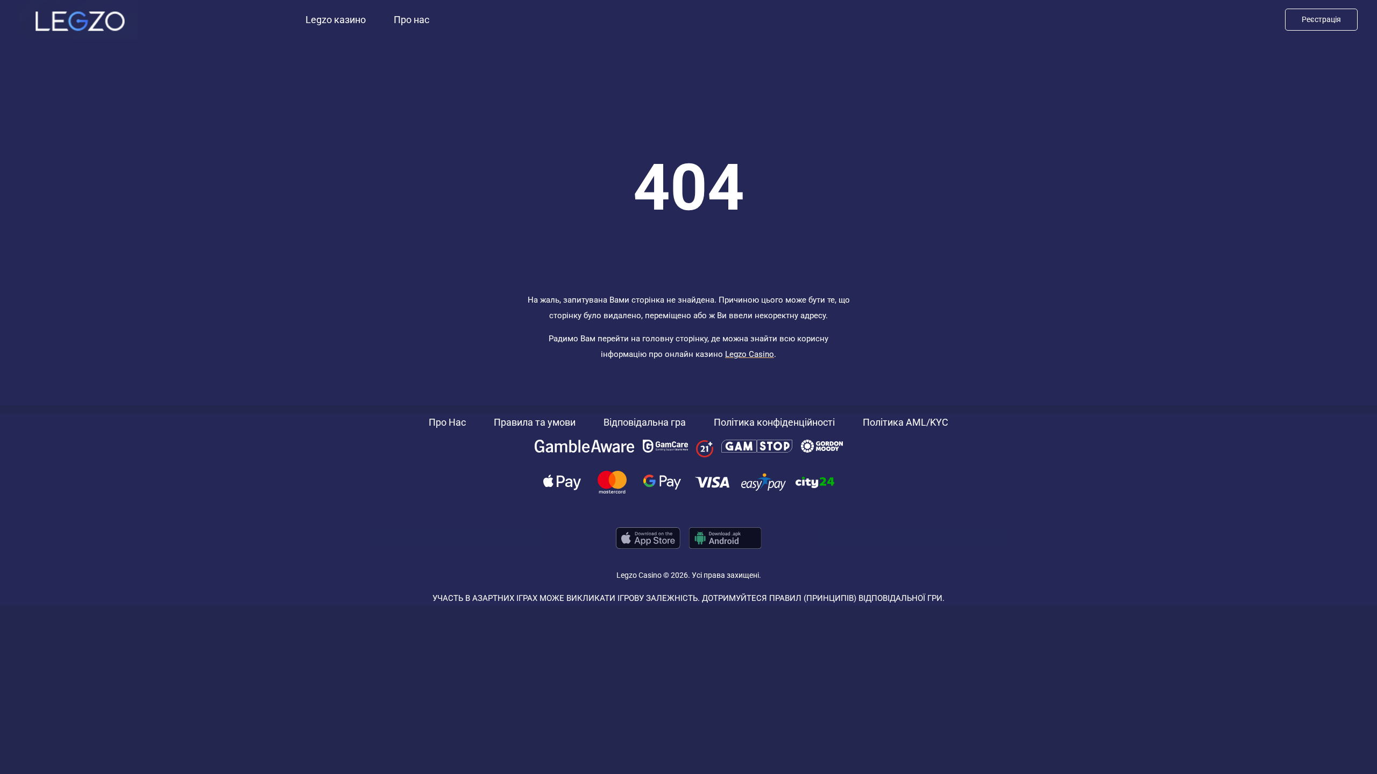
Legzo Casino (749, 354)
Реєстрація (1321, 19)
